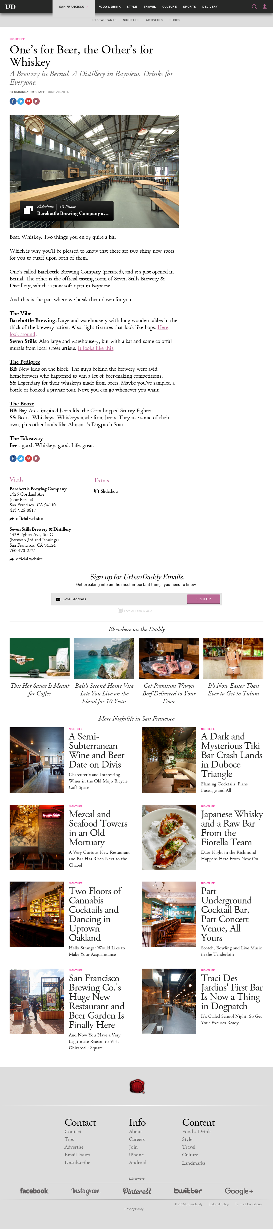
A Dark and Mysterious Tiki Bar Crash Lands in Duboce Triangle (231, 755)
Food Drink (110, 7)
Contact (73, 1131)
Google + (239, 1192)
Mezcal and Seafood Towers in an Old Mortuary (98, 828)
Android (137, 1162)
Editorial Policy (218, 1204)
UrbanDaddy (10, 6)
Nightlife (131, 20)
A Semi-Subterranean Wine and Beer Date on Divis (96, 750)
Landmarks (193, 1163)
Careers (136, 1139)
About (135, 1131)
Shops (175, 20)
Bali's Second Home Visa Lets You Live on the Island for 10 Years (104, 694)
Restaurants (105, 20)
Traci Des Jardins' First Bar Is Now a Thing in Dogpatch (232, 992)
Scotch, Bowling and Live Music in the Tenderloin (231, 951)
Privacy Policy (134, 1209)
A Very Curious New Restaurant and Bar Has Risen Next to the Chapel (99, 858)
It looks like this (96, 348)
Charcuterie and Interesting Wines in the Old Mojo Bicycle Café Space (98, 781)
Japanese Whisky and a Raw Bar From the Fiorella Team (232, 828)
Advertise (74, 1147)
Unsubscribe (77, 1162)
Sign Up (203, 599)
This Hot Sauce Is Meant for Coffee (39, 690)
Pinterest (137, 1192)
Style (132, 7)
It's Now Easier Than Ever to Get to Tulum (233, 690)
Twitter (188, 1192)
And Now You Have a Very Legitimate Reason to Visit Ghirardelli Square (95, 1041)
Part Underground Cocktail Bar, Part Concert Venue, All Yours (226, 915)
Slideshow (110, 491)
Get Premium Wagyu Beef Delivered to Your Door (168, 694)
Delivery (210, 7)
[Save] (36, 101)
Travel (149, 7)
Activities (154, 20)
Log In (265, 6)
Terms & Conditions (248, 1204)
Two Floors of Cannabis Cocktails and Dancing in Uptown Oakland (95, 915)
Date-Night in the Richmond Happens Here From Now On (229, 855)
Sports (189, 7)
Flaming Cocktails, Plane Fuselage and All (224, 787)
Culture (169, 7)
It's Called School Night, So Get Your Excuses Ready (231, 1019)
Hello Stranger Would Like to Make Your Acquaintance (97, 951)
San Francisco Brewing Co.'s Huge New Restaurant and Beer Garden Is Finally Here (96, 1002)
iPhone (136, 1154)
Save (28, 101)
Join (133, 1147)
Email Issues (77, 1154)
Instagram (85, 1192)
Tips (69, 1139)
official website (29, 518)
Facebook (34, 1192)
